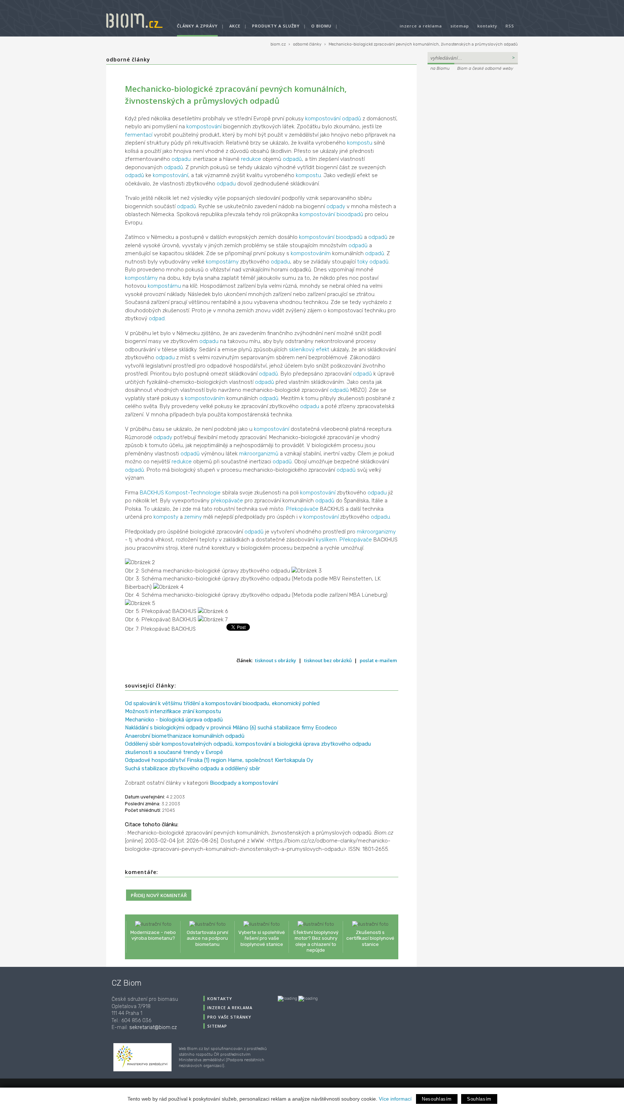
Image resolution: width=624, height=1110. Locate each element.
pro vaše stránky (229, 1017)
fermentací (138, 135)
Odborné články (128, 59)
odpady (335, 206)
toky (362, 261)
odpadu (181, 159)
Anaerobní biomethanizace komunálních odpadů (184, 736)
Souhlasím (479, 1099)
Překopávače (302, 509)
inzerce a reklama (421, 26)
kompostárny (222, 261)
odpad (157, 318)
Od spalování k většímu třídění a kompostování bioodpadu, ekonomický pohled (222, 703)
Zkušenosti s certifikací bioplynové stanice (370, 938)
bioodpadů (350, 214)
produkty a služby (276, 26)
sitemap (459, 26)
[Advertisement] (473, 121)
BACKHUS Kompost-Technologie (180, 492)
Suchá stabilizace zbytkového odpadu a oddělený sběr (192, 768)
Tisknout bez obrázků (328, 660)
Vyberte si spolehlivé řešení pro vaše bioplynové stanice (261, 938)
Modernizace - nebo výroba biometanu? (153, 935)
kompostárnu (164, 286)
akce (234, 26)
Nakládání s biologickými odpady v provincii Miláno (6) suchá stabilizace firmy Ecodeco (231, 727)
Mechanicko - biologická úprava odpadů (174, 719)
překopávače (227, 500)
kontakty (487, 26)
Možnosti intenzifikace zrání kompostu (173, 711)
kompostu (359, 143)
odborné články (307, 44)
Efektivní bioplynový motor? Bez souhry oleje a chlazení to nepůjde (316, 941)
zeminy (193, 517)
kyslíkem (326, 539)
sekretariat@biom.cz (153, 1027)
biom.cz (278, 44)
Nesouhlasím (437, 1099)
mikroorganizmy (376, 531)
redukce (251, 159)
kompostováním (311, 253)
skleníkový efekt (309, 349)
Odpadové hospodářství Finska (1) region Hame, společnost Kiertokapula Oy (219, 760)
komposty (165, 517)
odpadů (351, 118)
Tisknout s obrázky (275, 660)
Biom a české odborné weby (485, 68)
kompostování (323, 118)
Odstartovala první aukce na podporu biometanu (207, 938)
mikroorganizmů (258, 453)
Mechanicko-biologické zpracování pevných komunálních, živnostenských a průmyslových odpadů (423, 44)
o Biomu (321, 26)
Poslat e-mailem (378, 660)
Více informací (395, 1099)
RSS (510, 26)
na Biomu (440, 68)
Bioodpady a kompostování (244, 783)
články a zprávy (197, 26)
